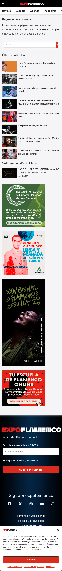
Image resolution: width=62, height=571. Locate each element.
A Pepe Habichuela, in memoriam (33, 125)
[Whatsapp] (52, 503)
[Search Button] (57, 45)
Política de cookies (15, 567)
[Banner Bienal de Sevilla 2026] (23, 322)
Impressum (50, 567)
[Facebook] (9, 503)
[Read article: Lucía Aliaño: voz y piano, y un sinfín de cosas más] (9, 116)
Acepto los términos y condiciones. (21, 460)
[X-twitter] (20, 503)
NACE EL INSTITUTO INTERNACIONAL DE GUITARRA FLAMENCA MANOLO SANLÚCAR (38, 172)
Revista (6, 10)
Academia (50, 10)
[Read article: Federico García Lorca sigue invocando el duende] (9, 91)
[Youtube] (41, 503)
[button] (57, 529)
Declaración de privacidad (34, 567)
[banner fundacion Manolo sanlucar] (23, 205)
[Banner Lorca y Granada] (23, 252)
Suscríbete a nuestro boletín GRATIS (20, 445)
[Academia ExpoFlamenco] (23, 388)
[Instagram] (31, 503)
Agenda (34, 10)
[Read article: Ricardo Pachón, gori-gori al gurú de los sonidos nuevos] (9, 79)
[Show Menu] (3, 3)
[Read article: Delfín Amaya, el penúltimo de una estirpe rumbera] (9, 66)
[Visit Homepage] (32, 4)
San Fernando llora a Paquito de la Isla (19, 163)
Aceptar (31, 559)
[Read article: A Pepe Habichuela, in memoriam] (9, 129)
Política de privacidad (31, 520)
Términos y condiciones (31, 515)
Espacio (20, 10)
